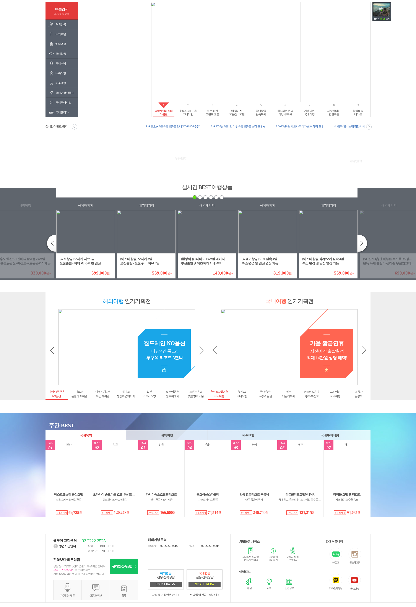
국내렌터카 (61, 112)
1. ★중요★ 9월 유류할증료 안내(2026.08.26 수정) (173, 126)
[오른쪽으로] (54, 350)
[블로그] (336, 555)
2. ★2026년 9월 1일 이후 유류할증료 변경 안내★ (238, 126)
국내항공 (60, 53)
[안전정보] (289, 583)
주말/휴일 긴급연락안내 (203, 594)
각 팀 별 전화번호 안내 (164, 594)
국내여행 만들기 (64, 92)
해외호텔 (60, 34)
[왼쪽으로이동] (76, 127)
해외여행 (60, 44)
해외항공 (60, 24)
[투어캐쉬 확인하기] (271, 554)
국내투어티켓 (63, 102)
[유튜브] (354, 582)
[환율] (249, 583)
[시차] (269, 583)
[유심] (250, 554)
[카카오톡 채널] (336, 582)
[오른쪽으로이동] (368, 127)
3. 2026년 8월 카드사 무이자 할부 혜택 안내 (299, 126)
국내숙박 (60, 63)
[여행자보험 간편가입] (290, 554)
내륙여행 (60, 73)
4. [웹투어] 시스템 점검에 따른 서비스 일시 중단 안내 (363, 126)
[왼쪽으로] (201, 350)
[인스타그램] (354, 555)
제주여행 (60, 83)
